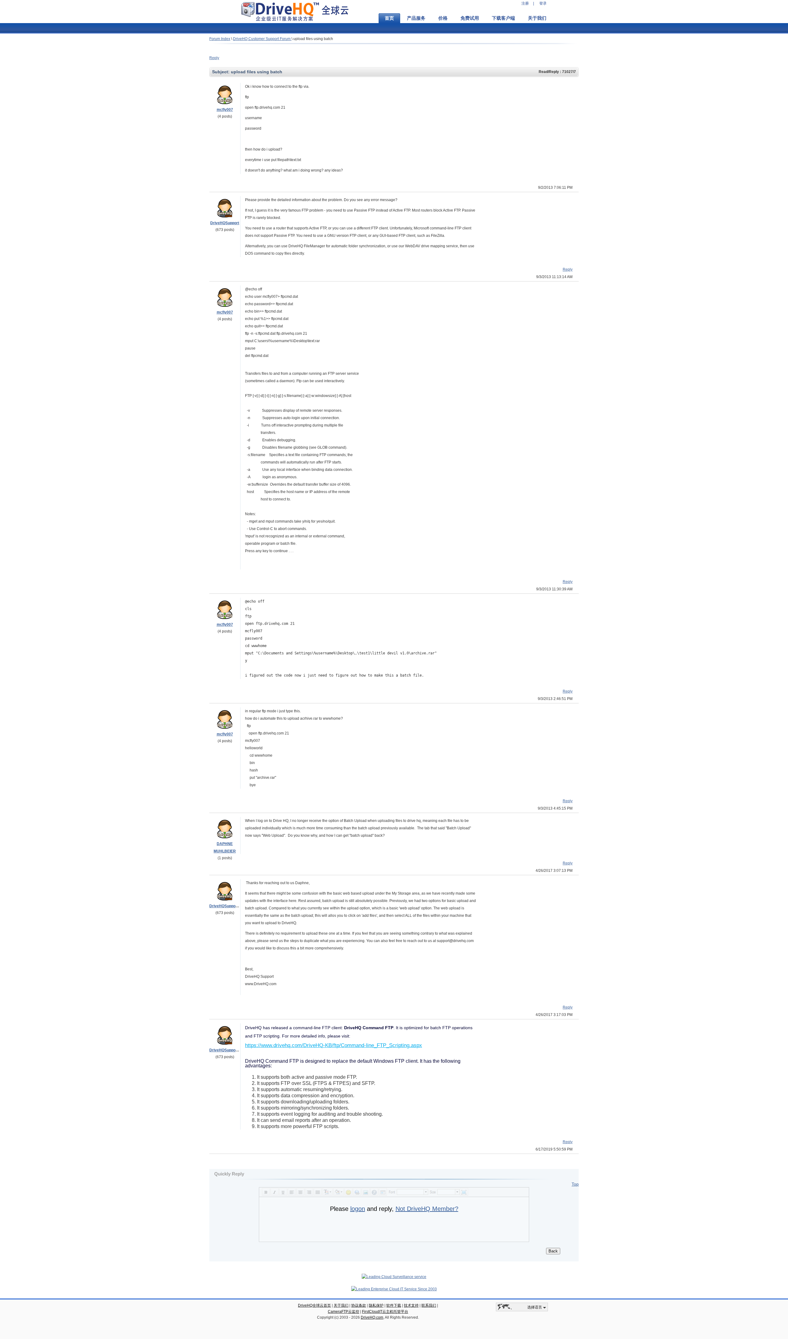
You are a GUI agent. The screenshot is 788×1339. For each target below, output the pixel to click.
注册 (525, 3)
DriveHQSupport (224, 223)
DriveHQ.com (372, 1317)
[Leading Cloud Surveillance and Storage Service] (394, 1277)
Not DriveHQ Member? (427, 1208)
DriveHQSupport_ (224, 906)
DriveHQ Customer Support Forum (262, 39)
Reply (214, 58)
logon (357, 1208)
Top (575, 1184)
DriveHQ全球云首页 (314, 1305)
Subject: (221, 71)
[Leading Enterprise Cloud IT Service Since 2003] (394, 1289)
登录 (543, 3)
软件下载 (393, 1305)
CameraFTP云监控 (343, 1311)
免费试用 (469, 18)
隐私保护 (376, 1305)
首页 (389, 18)
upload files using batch (313, 39)
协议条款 (358, 1305)
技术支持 (411, 1305)
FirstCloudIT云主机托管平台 (385, 1311)
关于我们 (537, 18)
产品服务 (416, 18)
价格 (443, 18)
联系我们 (428, 1305)
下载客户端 (503, 18)
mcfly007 (225, 109)
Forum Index (219, 39)
